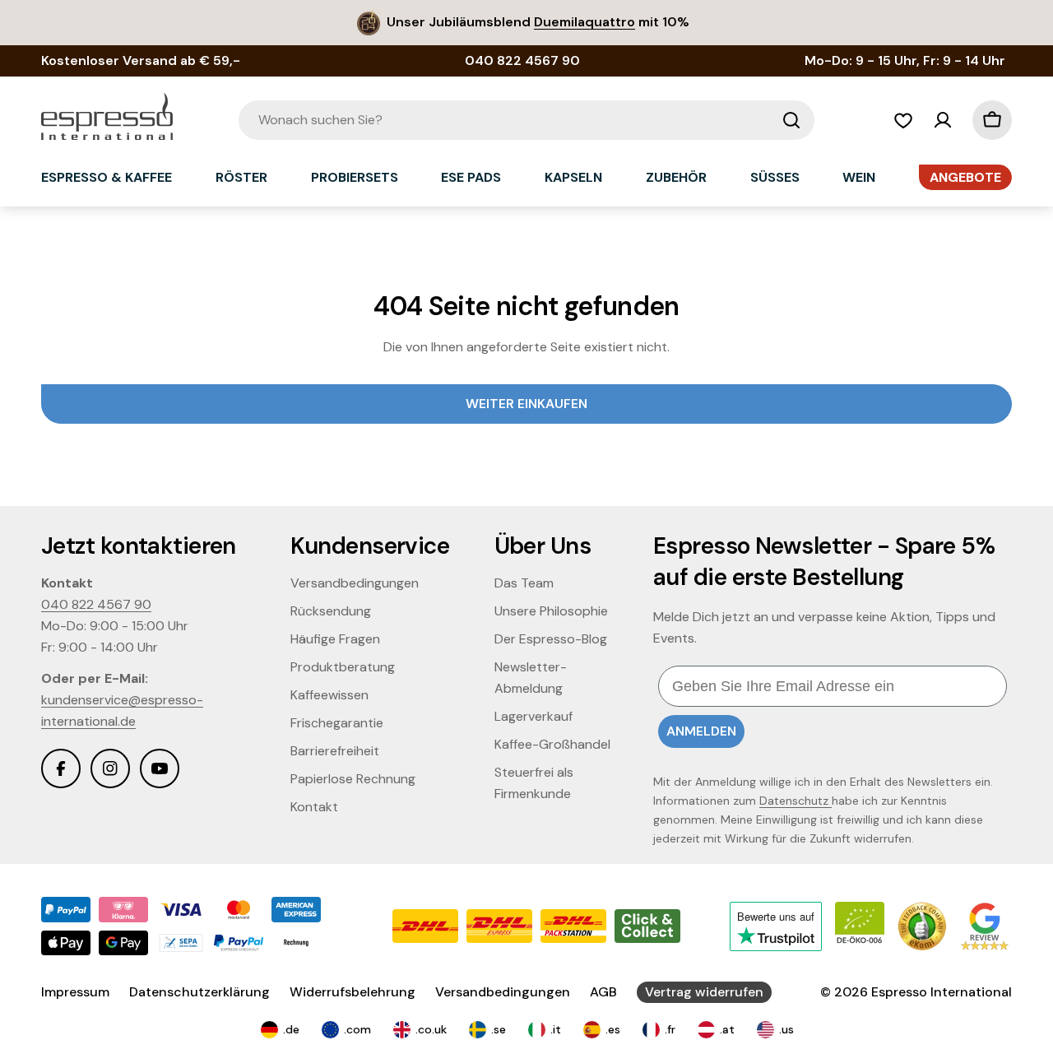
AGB (603, 992)
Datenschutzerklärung (199, 992)
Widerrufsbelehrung (352, 992)
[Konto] (943, 120)
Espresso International (941, 992)
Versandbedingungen (502, 992)
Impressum (75, 992)
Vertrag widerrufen (704, 992)
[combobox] (526, 120)
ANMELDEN (701, 731)
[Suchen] (791, 120)
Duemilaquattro (584, 21)
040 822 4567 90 (96, 604)
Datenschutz (795, 800)
